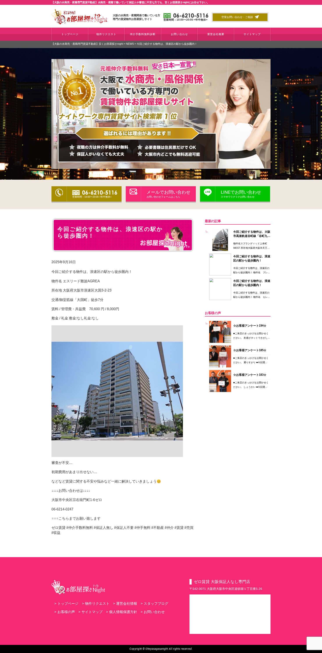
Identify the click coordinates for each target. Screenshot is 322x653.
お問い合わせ (179, 34)
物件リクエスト (106, 34)
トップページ (69, 34)
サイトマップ (252, 34)
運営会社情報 (125, 603)
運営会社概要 (215, 34)
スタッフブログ (154, 603)
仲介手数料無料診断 (143, 34)
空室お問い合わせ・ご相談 (237, 17)
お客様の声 (64, 612)
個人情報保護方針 (121, 612)
